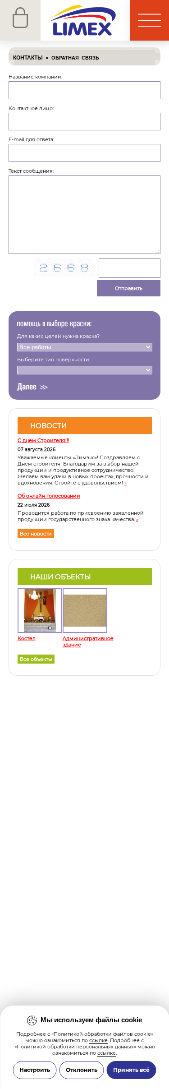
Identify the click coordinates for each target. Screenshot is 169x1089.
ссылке (98, 1040)
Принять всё (131, 1069)
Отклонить (81, 1069)
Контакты (28, 58)
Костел (27, 638)
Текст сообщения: (31, 171)
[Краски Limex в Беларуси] (65, 20)
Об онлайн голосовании (49, 496)
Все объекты (36, 659)
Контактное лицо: (31, 108)
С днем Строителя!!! (43, 440)
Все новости (36, 534)
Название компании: (35, 77)
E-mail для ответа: (31, 139)
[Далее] (32, 387)
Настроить (34, 1069)
